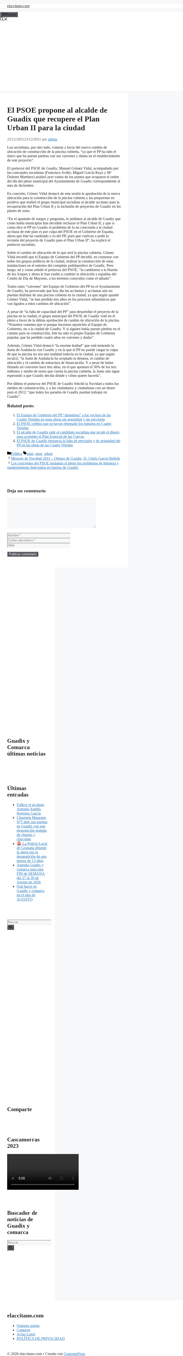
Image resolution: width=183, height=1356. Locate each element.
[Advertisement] (91, 57)
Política (16, 454)
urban (48, 454)
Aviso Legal (26, 1334)
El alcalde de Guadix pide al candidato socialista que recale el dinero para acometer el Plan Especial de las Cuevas (68, 434)
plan (30, 454)
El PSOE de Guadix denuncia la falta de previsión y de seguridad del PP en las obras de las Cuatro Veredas (68, 443)
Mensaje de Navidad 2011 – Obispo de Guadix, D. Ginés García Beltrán (65, 458)
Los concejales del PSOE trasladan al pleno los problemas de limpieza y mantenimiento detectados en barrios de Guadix (63, 465)
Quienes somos (28, 1326)
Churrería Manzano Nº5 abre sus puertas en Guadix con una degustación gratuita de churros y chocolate (32, 828)
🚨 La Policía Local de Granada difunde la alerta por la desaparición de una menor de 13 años (32, 852)
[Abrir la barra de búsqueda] (4, 20)
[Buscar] (10, 927)
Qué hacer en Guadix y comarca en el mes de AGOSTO (30, 892)
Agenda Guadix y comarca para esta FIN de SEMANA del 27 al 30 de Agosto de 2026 (31, 873)
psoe (38, 454)
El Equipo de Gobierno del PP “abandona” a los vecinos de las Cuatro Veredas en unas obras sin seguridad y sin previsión (64, 417)
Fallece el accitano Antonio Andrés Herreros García (30, 809)
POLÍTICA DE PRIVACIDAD (41, 1338)
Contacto (23, 1330)
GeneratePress (74, 1354)
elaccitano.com (18, 6)
